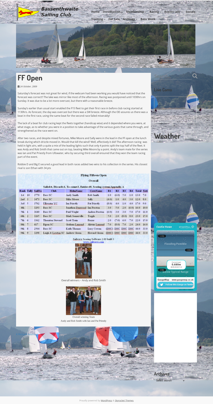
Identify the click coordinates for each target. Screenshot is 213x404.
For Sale (114, 19)
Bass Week (147, 19)
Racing (154, 12)
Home (95, 12)
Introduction (112, 12)
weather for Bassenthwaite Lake (175, 221)
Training (97, 19)
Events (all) (172, 12)
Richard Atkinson (28, 334)
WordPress (106, 400)
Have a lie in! (141, 334)
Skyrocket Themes (124, 400)
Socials (190, 12)
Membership (135, 12)
